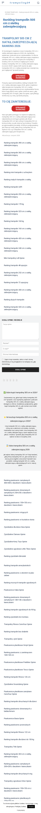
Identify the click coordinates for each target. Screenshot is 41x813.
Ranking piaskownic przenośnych (17, 725)
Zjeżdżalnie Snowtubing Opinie (16, 684)
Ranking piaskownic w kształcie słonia (19, 520)
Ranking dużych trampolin (14, 300)
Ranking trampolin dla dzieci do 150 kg (19, 739)
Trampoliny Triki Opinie (13, 747)
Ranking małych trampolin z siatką (17, 180)
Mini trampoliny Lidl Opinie (14, 258)
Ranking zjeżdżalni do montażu (16, 617)
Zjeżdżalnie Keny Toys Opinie (15, 542)
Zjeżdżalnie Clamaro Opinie (14, 534)
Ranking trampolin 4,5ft (13, 187)
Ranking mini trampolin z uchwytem (18, 172)
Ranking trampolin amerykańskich (17, 565)
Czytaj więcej (21, 810)
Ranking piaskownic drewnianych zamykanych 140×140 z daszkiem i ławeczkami (18, 599)
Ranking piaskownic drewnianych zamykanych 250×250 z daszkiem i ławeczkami (18, 492)
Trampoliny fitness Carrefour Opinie (18, 624)
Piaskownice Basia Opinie (14, 718)
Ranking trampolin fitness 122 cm (17, 732)
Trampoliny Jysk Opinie (13, 639)
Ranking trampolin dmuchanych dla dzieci (20, 701)
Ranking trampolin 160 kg (14, 221)
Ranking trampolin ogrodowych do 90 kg (19, 610)
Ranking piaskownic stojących (16, 512)
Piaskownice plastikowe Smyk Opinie (18, 645)
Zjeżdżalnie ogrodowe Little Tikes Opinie (20, 549)
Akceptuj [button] (31, 806)
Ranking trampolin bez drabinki (16, 632)
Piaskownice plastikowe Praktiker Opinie (20, 662)
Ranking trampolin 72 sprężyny (16, 282)
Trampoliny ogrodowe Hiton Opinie (17, 781)
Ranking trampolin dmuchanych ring (18, 774)
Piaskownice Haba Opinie (14, 590)
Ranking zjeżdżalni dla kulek (15, 556)
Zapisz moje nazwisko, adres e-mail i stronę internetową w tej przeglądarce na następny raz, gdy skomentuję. (19, 361)
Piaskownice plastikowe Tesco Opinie (19, 670)
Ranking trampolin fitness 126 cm (17, 677)
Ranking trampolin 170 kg (14, 204)
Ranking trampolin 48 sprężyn (15, 265)
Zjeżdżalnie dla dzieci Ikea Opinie (17, 527)
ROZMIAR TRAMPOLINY (11, 12)
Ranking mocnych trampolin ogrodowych (20, 583)
